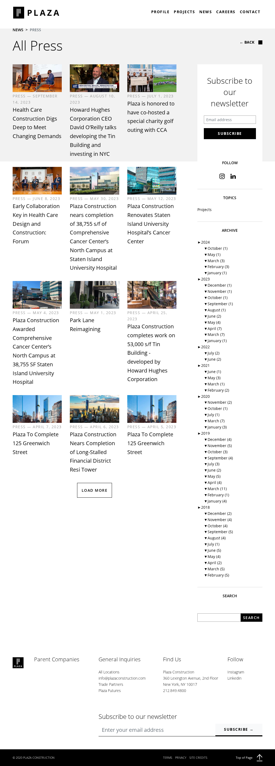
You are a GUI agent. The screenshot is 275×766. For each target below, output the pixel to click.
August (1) (215, 309)
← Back (247, 42)
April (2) (213, 562)
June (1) (212, 371)
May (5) (212, 476)
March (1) (214, 383)
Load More (95, 490)
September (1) (218, 303)
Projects (184, 11)
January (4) (215, 501)
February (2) (216, 390)
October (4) (215, 525)
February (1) (216, 494)
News (205, 11)
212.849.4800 (174, 690)
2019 (203, 433)
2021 (203, 365)
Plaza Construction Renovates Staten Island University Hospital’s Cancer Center (150, 223)
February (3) (216, 266)
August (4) (215, 537)
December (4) (217, 439)
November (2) (218, 402)
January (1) (215, 272)
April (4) (213, 482)
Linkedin (234, 678)
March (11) (215, 488)
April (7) (213, 328)
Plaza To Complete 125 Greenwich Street (36, 443)
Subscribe (230, 133)
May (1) (212, 254)
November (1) (218, 291)
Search (251, 617)
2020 (203, 396)
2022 (203, 346)
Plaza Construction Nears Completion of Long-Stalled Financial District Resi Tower (93, 452)
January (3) (215, 427)
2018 (203, 507)
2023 (203, 279)
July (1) (211, 414)
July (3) (211, 463)
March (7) (214, 334)
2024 (203, 242)
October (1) (215, 248)
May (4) (212, 322)
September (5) (218, 531)
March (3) (214, 260)
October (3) (215, 451)
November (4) (218, 519)
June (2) (212, 316)
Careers (226, 11)
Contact (250, 11)
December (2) (217, 513)
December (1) (217, 285)
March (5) (214, 568)
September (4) (218, 458)
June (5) (212, 550)
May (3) (212, 377)
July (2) (211, 353)
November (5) (218, 445)
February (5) (216, 575)
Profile (160, 11)
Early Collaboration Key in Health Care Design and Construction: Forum (36, 223)
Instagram (235, 671)
